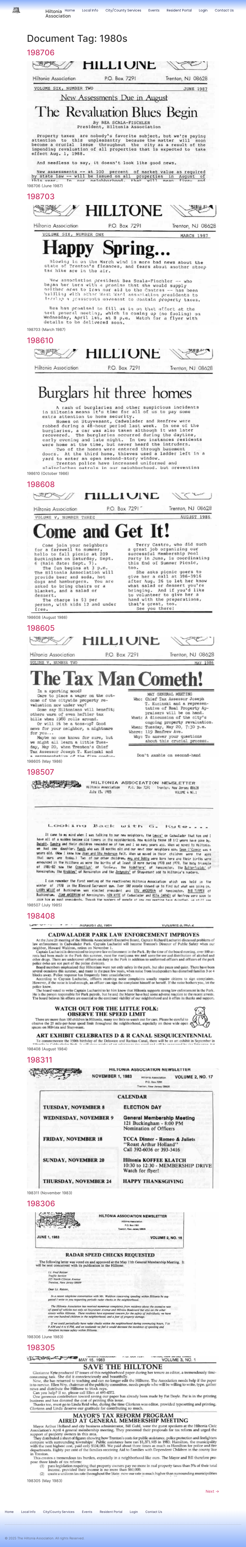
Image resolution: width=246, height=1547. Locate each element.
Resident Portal (179, 10)
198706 (41, 52)
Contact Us (224, 10)
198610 (40, 340)
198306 (41, 1203)
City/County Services (123, 10)
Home (70, 10)
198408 (41, 916)
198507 (40, 772)
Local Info (90, 10)
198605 (41, 628)
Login (203, 10)
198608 (41, 484)
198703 (41, 196)
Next (212, 1491)
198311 (39, 1059)
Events (154, 10)
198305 (41, 1347)
